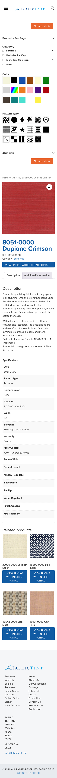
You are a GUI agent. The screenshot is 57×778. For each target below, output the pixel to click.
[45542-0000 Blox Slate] (14, 603)
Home (5, 177)
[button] (49, 187)
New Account (12, 705)
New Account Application (36, 707)
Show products (42, 26)
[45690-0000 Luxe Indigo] (42, 546)
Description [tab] (13, 275)
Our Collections (37, 683)
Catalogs (33, 687)
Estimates (10, 676)
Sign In (8, 701)
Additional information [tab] (37, 275)
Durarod (9, 694)
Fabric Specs (12, 691)
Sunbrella (15, 177)
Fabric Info (34, 691)
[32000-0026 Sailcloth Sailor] (14, 546)
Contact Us (34, 701)
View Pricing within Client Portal (27, 265)
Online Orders (12, 698)
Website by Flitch (28, 773)
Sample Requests (10, 685)
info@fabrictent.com (16, 753)
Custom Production (34, 696)
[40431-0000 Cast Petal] (42, 603)
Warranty (9, 680)
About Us (33, 680)
